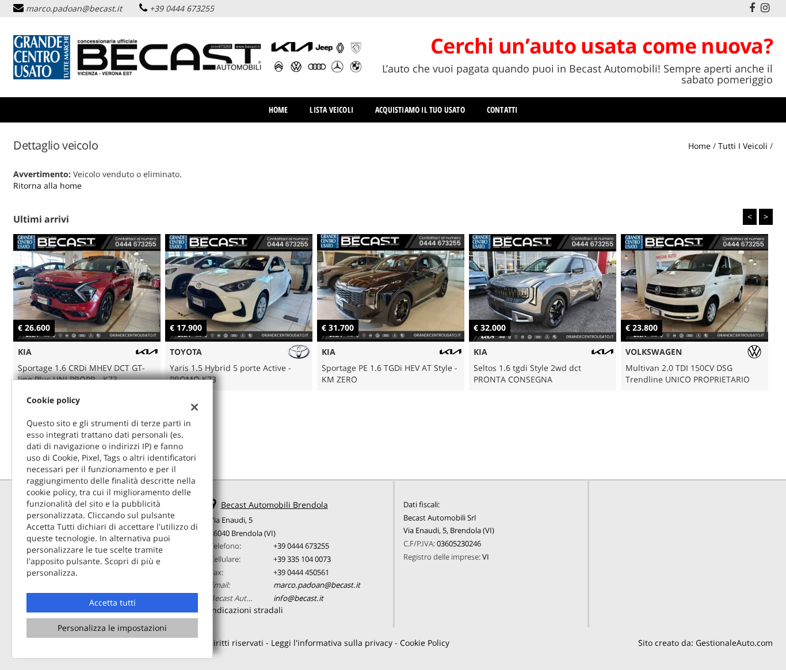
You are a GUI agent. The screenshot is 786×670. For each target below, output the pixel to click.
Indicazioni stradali (246, 609)
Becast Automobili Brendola (274, 504)
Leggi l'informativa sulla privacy (331, 642)
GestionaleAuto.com (734, 642)
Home (278, 109)
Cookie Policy (424, 642)
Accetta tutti (112, 602)
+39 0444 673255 (182, 8)
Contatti (502, 109)
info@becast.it (298, 598)
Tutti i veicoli (743, 145)
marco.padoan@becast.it (74, 8)
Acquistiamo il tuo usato (420, 109)
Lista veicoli (331, 109)
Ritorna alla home (47, 185)
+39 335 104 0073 (302, 559)
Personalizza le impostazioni (112, 627)
